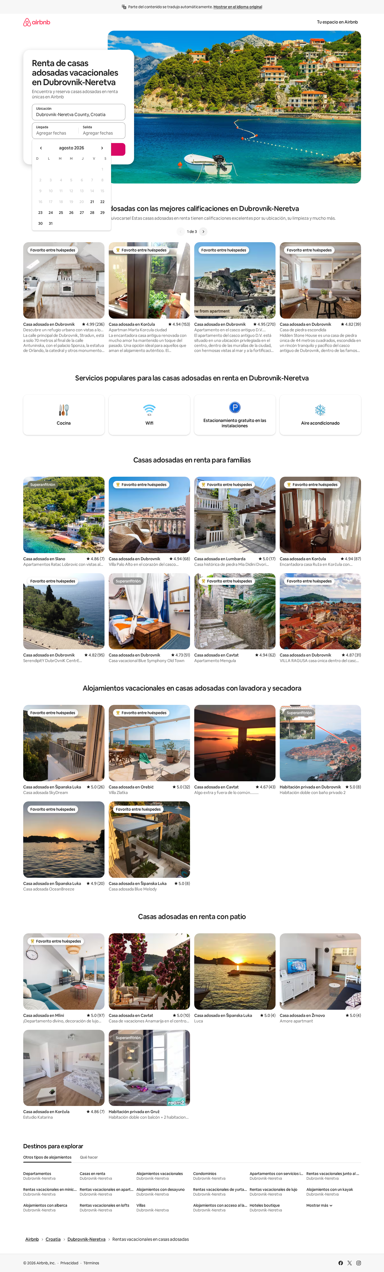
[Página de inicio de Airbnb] (36, 22)
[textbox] (55, 133)
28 (92, 212)
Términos (91, 1263)
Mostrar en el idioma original (238, 6)
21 (92, 201)
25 (61, 212)
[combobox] (78, 114)
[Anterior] (181, 231)
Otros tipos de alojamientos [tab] (47, 1157)
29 (102, 212)
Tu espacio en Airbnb (337, 22)
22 (102, 201)
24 (51, 212)
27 (82, 212)
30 (40, 223)
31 (51, 223)
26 (71, 212)
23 (40, 212)
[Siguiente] (203, 231)
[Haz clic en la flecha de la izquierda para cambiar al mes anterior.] (41, 148)
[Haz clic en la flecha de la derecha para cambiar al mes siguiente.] (101, 148)
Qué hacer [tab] (89, 1157)
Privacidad (69, 1263)
